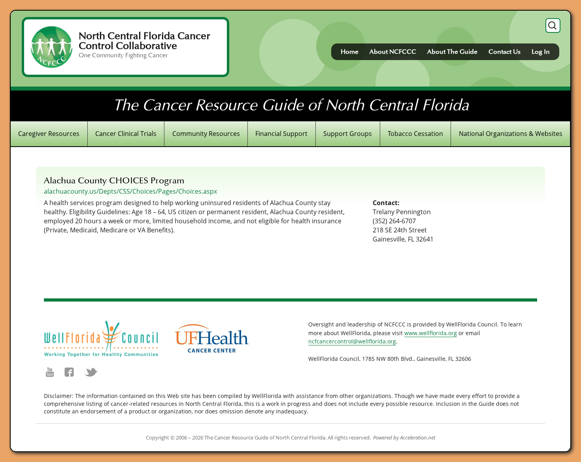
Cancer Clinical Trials (126, 133)
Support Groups (347, 133)
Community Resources (206, 133)
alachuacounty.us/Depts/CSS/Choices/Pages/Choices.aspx (130, 191)
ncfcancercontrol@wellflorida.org (352, 341)
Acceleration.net (417, 437)
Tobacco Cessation (415, 133)
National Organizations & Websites (510, 133)
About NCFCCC (393, 52)
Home (349, 52)
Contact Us (505, 52)
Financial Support (281, 133)
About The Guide (452, 52)
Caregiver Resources (48, 133)
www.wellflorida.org (430, 333)
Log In (541, 52)
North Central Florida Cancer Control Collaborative (144, 41)
